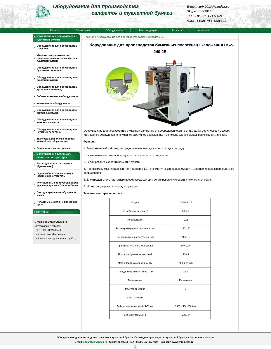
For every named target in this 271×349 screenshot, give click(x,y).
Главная (55, 30)
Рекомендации (148, 30)
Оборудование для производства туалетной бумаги (57, 78)
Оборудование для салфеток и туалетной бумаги (57, 37)
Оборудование (115, 30)
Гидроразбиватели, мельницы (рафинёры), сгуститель (55, 174)
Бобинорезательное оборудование (57, 96)
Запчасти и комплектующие (53, 148)
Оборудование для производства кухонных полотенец (57, 88)
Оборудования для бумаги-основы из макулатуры (54, 155)
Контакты (203, 30)
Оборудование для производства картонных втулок (57, 111)
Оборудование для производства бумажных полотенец (57, 69)
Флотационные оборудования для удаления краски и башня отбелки (57, 184)
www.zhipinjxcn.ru (183, 342)
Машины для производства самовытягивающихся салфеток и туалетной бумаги (57, 58)
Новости (177, 30)
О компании (83, 30)
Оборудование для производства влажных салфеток (57, 121)
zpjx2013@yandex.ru (55, 222)
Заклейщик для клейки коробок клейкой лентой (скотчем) (56, 140)
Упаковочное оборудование (53, 103)
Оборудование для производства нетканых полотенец (57, 130)
